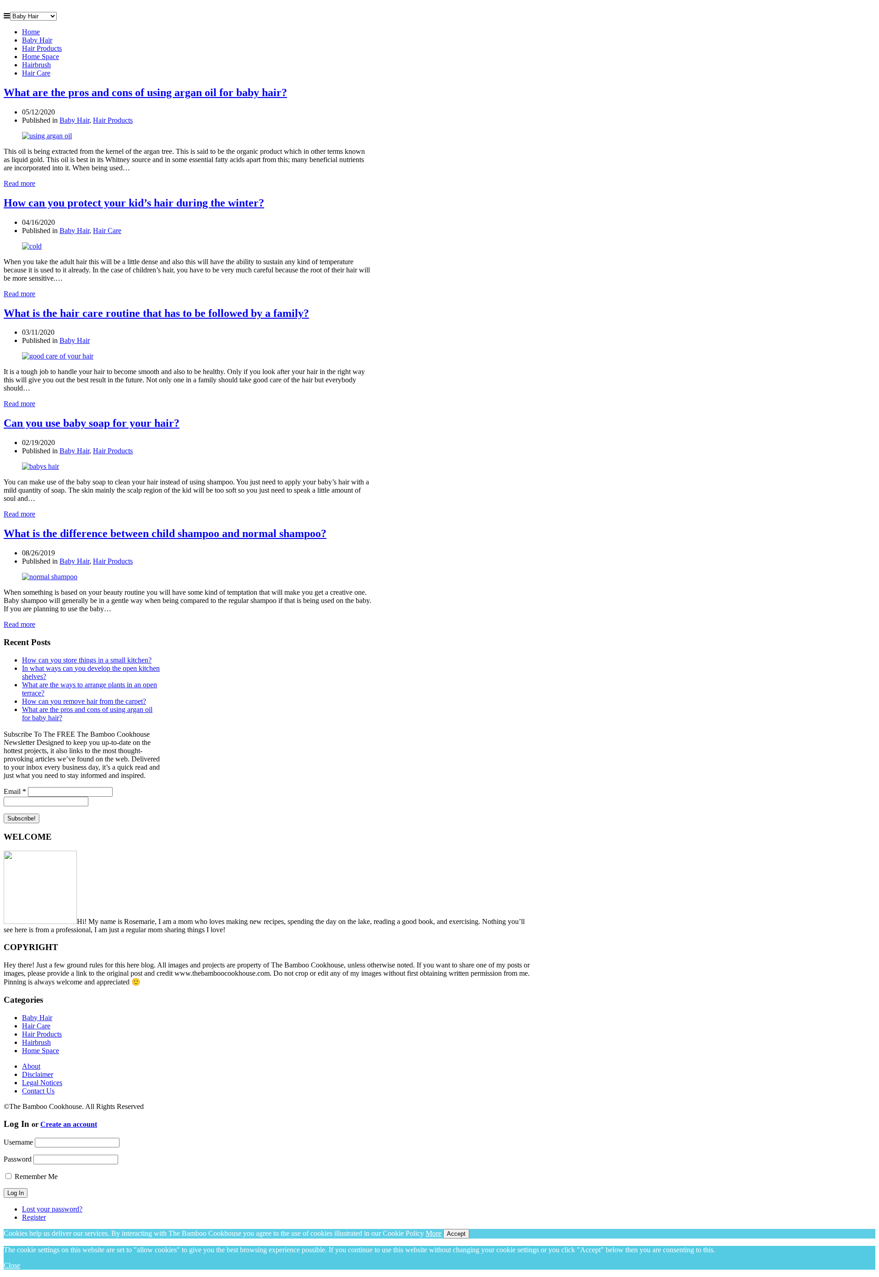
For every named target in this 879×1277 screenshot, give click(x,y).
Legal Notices (42, 1083)
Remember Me (35, 1176)
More (433, 1233)
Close (12, 1265)
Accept (456, 1233)
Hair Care (36, 73)
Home (31, 32)
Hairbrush (36, 65)
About (31, 1066)
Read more (19, 183)
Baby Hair (37, 40)
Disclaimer (37, 1074)
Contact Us (38, 1091)
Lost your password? (52, 1209)
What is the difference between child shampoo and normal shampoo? (165, 533)
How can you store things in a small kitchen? (87, 660)
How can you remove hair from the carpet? (84, 701)
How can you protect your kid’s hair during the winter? (134, 203)
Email (15, 791)
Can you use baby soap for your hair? (91, 423)
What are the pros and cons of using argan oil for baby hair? (145, 92)
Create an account (68, 1124)
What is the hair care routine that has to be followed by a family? (156, 313)
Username (18, 1142)
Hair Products (42, 48)
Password (18, 1159)
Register (34, 1217)
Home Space (40, 56)
